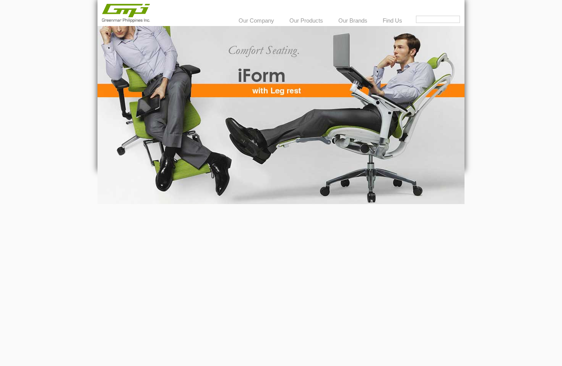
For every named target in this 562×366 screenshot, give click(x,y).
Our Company (256, 20)
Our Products (306, 20)
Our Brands (352, 20)
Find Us (392, 20)
